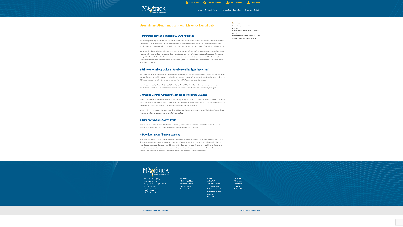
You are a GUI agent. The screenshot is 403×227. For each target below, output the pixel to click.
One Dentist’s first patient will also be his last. (246, 36)
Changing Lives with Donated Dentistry (244, 38)
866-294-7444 (153, 184)
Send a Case (237, 10)
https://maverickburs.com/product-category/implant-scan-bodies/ (161, 113)
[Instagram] (155, 191)
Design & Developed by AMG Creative (250, 210)
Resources (248, 10)
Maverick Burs (226, 10)
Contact (256, 10)
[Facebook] (146, 191)
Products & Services (211, 10)
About (200, 10)
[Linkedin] (151, 191)
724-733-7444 (163, 184)
